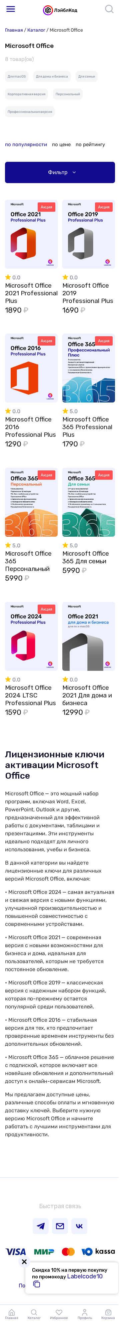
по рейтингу (90, 144)
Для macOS (17, 77)
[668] (47, 228)
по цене (61, 144)
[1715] (47, 496)
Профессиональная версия (30, 112)
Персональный (68, 94)
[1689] (104, 362)
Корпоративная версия (26, 94)
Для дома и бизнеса (52, 77)
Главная (14, 30)
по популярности (26, 144)
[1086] (47, 362)
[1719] (104, 496)
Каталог (36, 30)
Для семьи (86, 77)
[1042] (104, 228)
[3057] (47, 631)
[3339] (104, 631)
